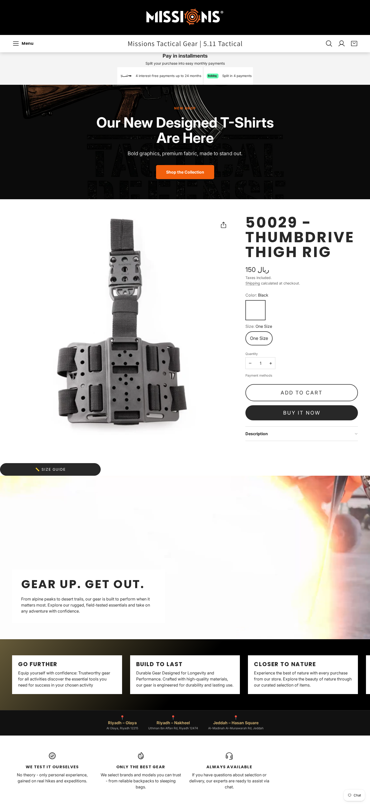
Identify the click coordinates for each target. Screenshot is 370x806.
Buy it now (301, 413)
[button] (23, 43)
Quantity (251, 354)
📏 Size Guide (50, 469)
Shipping (252, 283)
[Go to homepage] (185, 17)
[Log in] (341, 43)
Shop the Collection (185, 172)
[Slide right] (358, 675)
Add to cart (302, 393)
